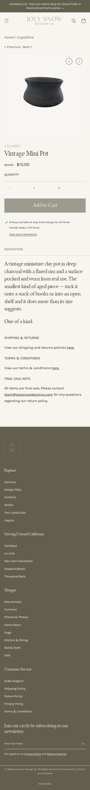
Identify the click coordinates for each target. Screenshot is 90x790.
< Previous (12, 47)
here (70, 347)
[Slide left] (69, 61)
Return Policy (13, 696)
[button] (6, 21)
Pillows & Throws (16, 617)
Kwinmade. (45, 783)
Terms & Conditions (18, 711)
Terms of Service (56, 753)
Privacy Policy (13, 704)
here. (55, 368)
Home (9, 37)
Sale (7, 655)
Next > (27, 47)
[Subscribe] (80, 744)
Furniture (10, 609)
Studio (8, 505)
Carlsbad (10, 546)
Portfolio (10, 497)
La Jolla (9, 553)
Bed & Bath (12, 648)
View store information (23, 234)
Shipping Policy (15, 688)
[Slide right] (79, 61)
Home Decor (12, 625)
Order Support (13, 681)
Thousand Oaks (15, 576)
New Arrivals (12, 602)
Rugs (7, 632)
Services (10, 482)
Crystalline (25, 37)
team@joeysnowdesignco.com (28, 394)
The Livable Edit (15, 513)
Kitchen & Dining (16, 640)
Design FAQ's (12, 490)
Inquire (9, 520)
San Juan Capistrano (18, 561)
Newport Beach (14, 569)
